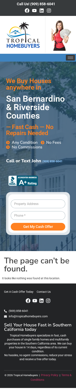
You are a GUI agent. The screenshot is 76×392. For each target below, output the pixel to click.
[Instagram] (49, 10)
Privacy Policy (50, 375)
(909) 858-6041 (52, 161)
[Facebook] (27, 10)
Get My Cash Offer (38, 226)
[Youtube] (34, 10)
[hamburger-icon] (70, 58)
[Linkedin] (41, 10)
